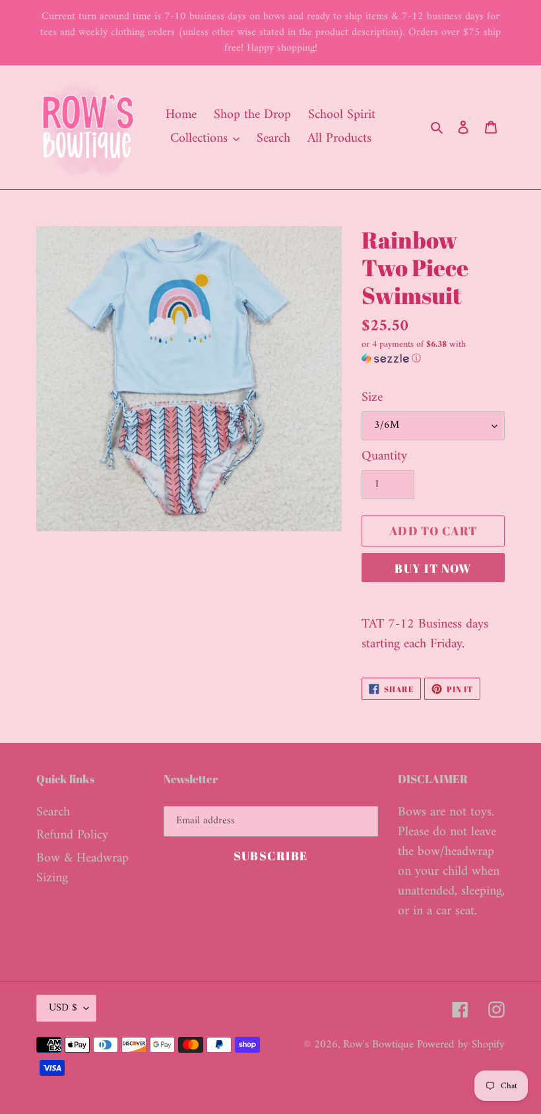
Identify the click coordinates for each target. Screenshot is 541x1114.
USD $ (63, 1008)
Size (372, 398)
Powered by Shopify (461, 1045)
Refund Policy (72, 835)
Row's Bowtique (380, 1045)
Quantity (384, 457)
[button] (433, 353)
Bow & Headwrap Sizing (82, 868)
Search (53, 812)
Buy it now (433, 568)
